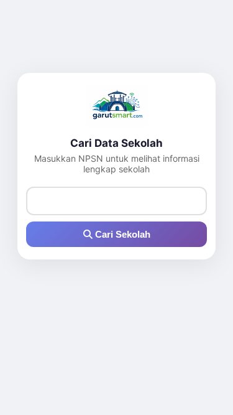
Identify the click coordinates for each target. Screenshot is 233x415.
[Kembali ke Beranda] (116, 106)
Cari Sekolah (121, 234)
